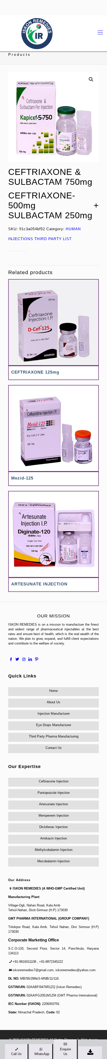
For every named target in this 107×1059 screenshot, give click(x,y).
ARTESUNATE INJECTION (39, 584)
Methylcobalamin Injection (53, 850)
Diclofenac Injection (53, 827)
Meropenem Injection (54, 815)
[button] (91, 79)
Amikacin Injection (53, 838)
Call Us (16, 1054)
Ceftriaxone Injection (53, 781)
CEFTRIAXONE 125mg (35, 372)
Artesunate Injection (53, 804)
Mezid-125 (22, 478)
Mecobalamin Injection (53, 861)
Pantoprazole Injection (54, 793)
